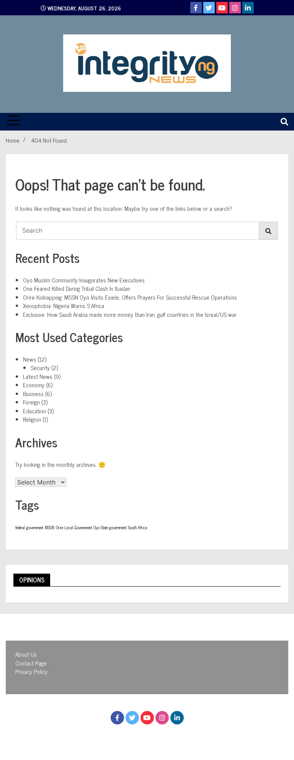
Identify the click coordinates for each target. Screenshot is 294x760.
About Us (26, 654)
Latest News (37, 376)
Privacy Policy (31, 671)
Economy (33, 385)
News (29, 359)
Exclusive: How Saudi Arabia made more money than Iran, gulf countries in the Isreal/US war (130, 314)
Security (40, 367)
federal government (29, 527)
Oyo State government (109, 527)
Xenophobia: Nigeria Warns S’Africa (63, 305)
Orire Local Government (74, 527)
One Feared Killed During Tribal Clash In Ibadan (76, 288)
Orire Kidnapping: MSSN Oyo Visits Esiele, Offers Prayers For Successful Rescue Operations (130, 297)
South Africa (137, 527)
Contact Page (31, 663)
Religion (32, 419)
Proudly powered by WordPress (105, 736)
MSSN (49, 527)
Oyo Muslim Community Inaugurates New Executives (84, 280)
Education (34, 411)
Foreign (31, 402)
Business (33, 393)
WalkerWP (214, 736)
